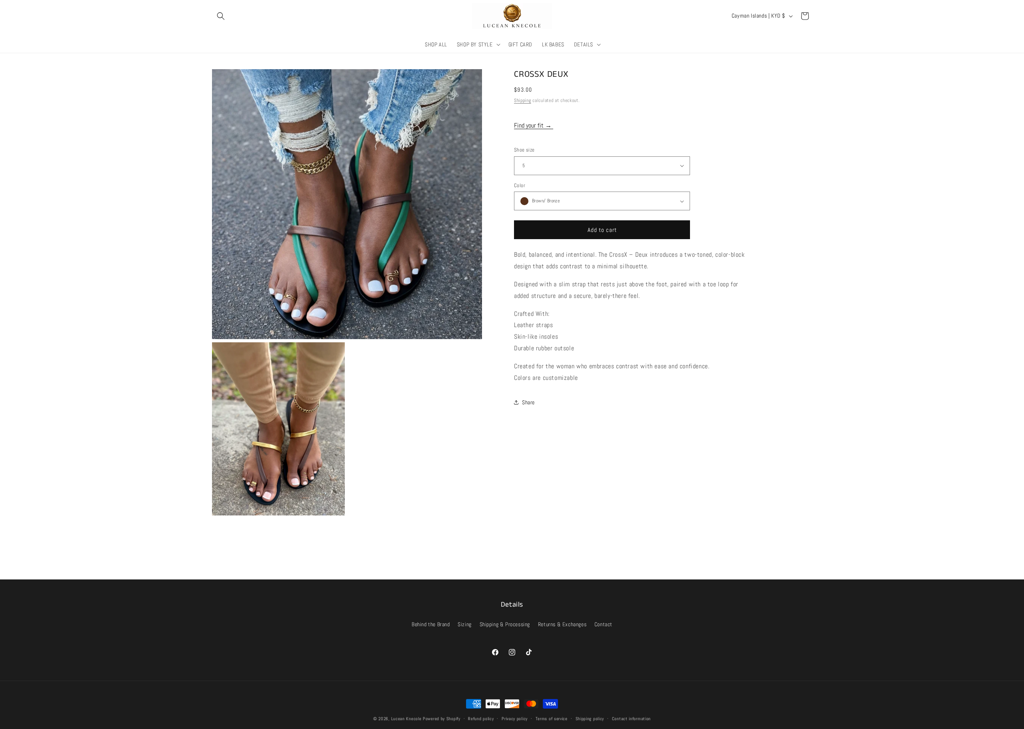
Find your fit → (533, 125)
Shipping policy (590, 718)
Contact (603, 624)
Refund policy (481, 718)
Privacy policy (515, 718)
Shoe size (524, 149)
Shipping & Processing (505, 624)
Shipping (522, 100)
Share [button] (528, 402)
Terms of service (552, 718)
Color (519, 185)
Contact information (631, 718)
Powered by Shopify (441, 718)
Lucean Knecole (406, 718)
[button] (221, 16)
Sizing (465, 624)
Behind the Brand (431, 624)
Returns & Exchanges (562, 624)
